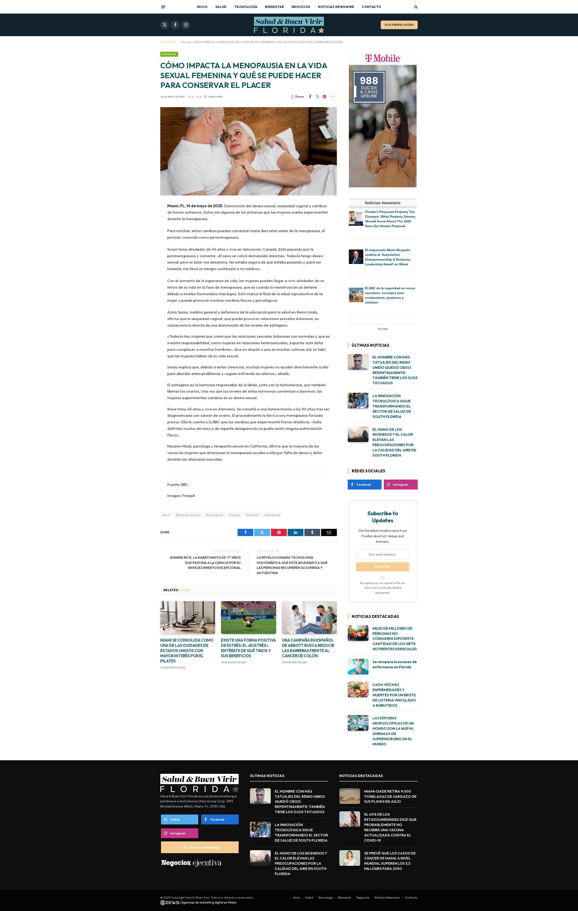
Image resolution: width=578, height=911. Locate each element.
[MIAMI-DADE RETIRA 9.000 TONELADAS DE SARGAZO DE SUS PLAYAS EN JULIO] (349, 796)
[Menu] (163, 6)
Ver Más (383, 329)
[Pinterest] (144, 252)
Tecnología (245, 7)
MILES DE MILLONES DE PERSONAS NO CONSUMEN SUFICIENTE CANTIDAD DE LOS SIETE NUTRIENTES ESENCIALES (395, 638)
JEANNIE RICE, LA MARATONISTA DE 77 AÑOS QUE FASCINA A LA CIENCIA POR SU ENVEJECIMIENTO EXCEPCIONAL (205, 562)
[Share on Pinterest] (324, 96)
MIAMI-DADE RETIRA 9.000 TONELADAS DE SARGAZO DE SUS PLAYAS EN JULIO (390, 796)
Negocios (300, 7)
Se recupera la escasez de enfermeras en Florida (395, 664)
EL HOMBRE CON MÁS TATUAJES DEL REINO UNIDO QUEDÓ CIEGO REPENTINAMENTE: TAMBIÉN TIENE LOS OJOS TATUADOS (395, 370)
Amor (166, 515)
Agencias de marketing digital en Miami (209, 902)
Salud (221, 7)
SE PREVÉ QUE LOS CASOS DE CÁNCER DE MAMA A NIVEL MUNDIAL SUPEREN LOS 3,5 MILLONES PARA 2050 (390, 861)
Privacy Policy (392, 587)
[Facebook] (144, 217)
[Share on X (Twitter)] (317, 96)
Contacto (371, 7)
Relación (252, 515)
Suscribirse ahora (399, 24)
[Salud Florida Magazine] (289, 24)
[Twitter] (144, 229)
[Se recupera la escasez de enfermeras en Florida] (358, 666)
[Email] (144, 263)
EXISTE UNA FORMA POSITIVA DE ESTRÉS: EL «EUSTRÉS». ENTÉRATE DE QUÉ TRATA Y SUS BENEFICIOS (248, 648)
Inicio (202, 7)
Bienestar (274, 7)
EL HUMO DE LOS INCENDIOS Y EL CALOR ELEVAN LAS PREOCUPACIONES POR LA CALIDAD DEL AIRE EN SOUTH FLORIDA (394, 442)
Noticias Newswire (336, 7)
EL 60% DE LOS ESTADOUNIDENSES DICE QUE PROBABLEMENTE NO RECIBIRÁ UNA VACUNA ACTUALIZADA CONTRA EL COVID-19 (390, 827)
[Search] (415, 7)
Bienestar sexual (188, 515)
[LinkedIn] (144, 240)
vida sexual (272, 515)
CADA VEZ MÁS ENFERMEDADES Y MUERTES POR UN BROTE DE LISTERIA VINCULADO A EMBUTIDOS (394, 695)
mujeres (234, 515)
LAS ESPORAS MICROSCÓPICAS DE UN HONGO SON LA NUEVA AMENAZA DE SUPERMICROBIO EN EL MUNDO (393, 731)
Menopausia (214, 515)
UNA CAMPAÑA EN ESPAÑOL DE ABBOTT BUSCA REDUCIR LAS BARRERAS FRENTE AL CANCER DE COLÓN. (308, 648)
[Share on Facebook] (310, 96)
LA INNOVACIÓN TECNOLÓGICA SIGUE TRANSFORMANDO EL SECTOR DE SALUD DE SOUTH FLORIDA (392, 406)
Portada (186, 42)
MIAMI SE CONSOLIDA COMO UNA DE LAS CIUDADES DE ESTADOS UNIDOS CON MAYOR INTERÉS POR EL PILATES (186, 650)
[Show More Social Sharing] (333, 96)
